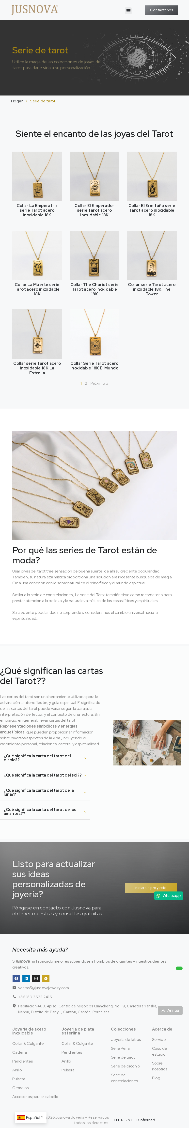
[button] (128, 10)
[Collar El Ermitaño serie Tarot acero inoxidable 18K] (152, 176)
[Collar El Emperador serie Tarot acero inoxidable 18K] (94, 176)
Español (33, 1117)
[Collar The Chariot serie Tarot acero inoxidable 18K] (94, 255)
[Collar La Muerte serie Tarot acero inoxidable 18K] (37, 255)
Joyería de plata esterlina (78, 1031)
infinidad (147, 1120)
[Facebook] (16, 978)
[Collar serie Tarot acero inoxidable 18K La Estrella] (37, 333)
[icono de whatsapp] (45, 978)
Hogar (17, 101)
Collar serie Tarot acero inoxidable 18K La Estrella (37, 368)
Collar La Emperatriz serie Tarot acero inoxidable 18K (37, 210)
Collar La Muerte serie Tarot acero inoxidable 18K (37, 289)
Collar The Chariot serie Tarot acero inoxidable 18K (94, 289)
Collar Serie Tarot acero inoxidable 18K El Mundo (94, 366)
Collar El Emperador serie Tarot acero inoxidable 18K (94, 210)
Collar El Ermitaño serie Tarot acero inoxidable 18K (151, 210)
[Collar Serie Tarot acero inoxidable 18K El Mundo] (94, 333)
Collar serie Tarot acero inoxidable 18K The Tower (152, 289)
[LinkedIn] (26, 978)
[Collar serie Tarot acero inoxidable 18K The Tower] (152, 255)
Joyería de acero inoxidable (29, 1031)
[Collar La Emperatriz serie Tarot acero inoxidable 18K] (37, 176)
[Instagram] (36, 978)
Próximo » (100, 383)
